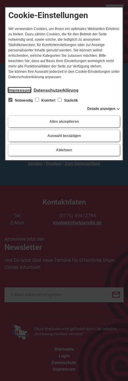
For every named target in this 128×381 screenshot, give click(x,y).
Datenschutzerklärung (56, 90)
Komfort (48, 100)
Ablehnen (64, 150)
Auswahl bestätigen (64, 136)
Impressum (19, 90)
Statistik (70, 100)
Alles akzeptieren (64, 121)
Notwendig (24, 100)
